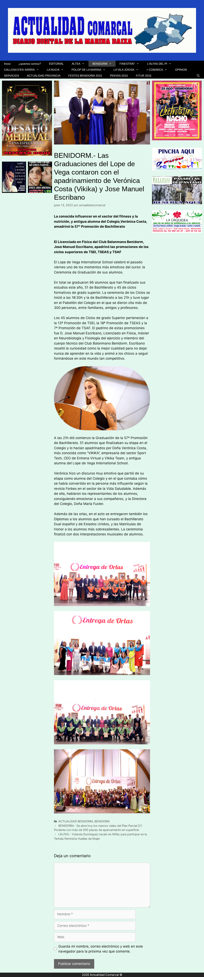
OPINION (181, 69)
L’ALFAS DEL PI (157, 63)
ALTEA (76, 63)
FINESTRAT (127, 63)
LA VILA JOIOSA (124, 69)
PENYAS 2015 (119, 75)
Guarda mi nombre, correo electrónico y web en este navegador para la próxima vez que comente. (100, 949)
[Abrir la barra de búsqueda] (198, 76)
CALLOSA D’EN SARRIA (19, 69)
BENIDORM (99, 63)
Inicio (7, 63)
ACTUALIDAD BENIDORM (75, 821)
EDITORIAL (56, 63)
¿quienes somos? (30, 63)
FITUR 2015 (143, 75)
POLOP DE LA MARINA (86, 69)
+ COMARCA (154, 69)
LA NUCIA (53, 69)
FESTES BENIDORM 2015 (85, 75)
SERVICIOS (11, 75)
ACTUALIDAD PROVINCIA (43, 75)
